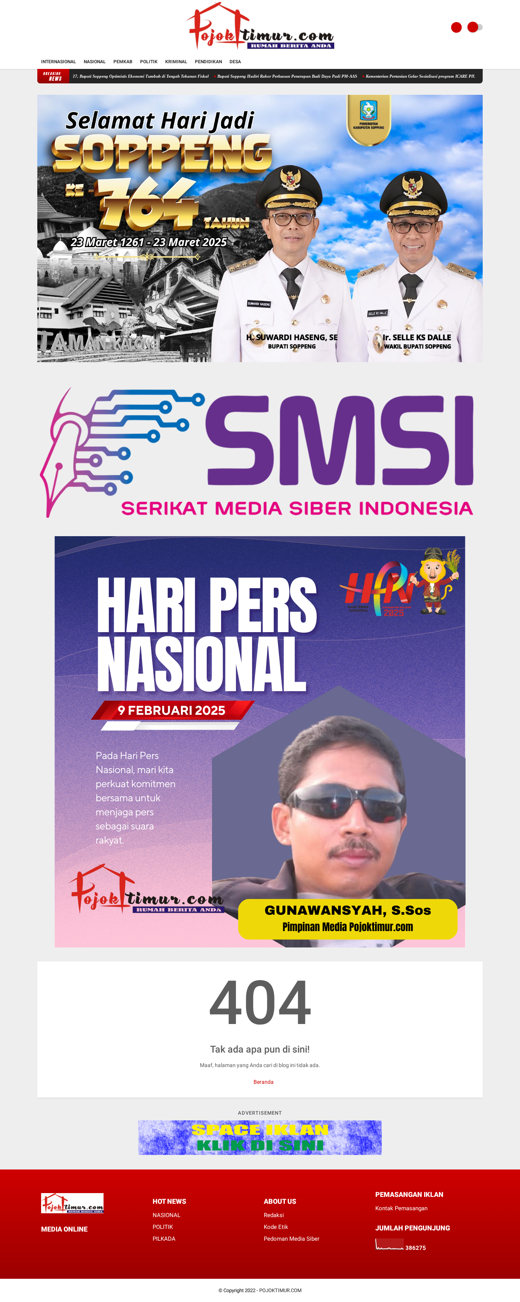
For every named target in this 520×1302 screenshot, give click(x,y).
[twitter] (53, 1243)
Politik (149, 61)
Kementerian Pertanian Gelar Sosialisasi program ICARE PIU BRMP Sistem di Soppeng (400, 76)
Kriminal (176, 61)
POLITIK (163, 1227)
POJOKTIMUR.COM (280, 1290)
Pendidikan (208, 61)
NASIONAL (166, 1215)
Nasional (95, 61)
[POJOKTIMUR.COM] (260, 50)
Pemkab (122, 61)
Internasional (58, 61)
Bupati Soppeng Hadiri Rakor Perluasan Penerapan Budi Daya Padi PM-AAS (244, 76)
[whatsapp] (64, 1243)
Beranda (263, 1082)
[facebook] (43, 1243)
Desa (235, 61)
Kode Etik (276, 1227)
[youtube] (84, 1243)
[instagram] (74, 1243)
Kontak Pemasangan (401, 1208)
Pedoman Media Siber (291, 1238)
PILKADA (164, 1238)
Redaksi (274, 1215)
